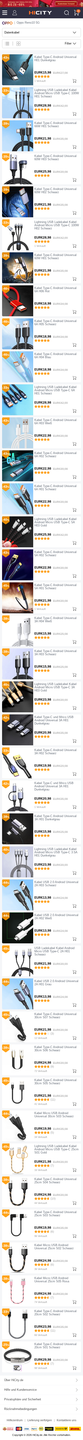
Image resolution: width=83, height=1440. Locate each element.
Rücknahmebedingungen (20, 1409)
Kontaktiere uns (66, 1420)
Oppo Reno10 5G (28, 22)
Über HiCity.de (13, 1380)
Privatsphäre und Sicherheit (22, 1399)
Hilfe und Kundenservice (20, 1389)
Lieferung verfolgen (39, 1420)
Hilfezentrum (15, 1420)
